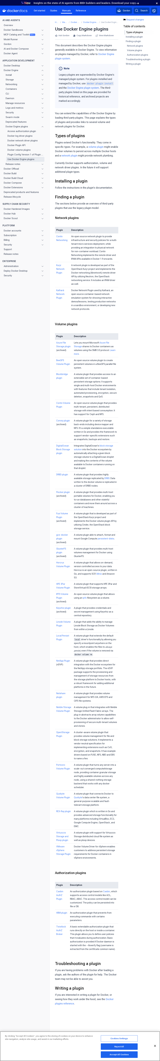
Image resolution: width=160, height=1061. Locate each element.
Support (8, 249)
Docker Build (10, 173)
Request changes (135, 19)
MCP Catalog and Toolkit (19, 34)
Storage (10, 79)
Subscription (10, 235)
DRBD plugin (62, 474)
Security (10, 112)
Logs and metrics (14, 107)
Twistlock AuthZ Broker (61, 930)
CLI (7, 93)
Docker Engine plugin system (83, 87)
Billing (7, 240)
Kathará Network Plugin (60, 294)
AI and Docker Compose (16, 48)
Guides (53, 10)
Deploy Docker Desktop (16, 270)
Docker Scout (11, 218)
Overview (8, 25)
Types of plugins (70, 135)
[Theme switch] (154, 10)
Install (9, 75)
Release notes (13, 164)
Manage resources (15, 103)
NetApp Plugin (63, 661)
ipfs (85, 598)
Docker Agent (11, 53)
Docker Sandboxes (13, 30)
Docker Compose (13, 182)
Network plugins (67, 218)
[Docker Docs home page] (15, 10)
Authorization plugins (70, 873)
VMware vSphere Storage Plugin (63, 850)
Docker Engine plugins (17, 126)
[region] (80, 1046)
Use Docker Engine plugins (21, 159)
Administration (11, 266)
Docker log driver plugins (20, 135)
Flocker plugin (63, 492)
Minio (99, 574)
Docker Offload (11, 168)
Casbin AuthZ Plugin (59, 895)
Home (57, 22)
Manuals (66, 10)
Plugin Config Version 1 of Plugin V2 (25, 154)
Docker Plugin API (16, 145)
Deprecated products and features (21, 192)
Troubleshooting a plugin (78, 963)
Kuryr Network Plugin (60, 269)
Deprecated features (16, 121)
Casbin (106, 891)
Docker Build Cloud (13, 178)
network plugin (69, 155)
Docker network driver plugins (23, 140)
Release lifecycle (12, 196)
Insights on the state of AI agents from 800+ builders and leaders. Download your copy (85, 3)
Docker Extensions (13, 187)
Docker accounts (12, 230)
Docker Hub (10, 213)
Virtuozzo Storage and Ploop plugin (62, 836)
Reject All (119, 1046)
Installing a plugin (71, 181)
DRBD (107, 478)
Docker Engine (11, 70)
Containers (11, 89)
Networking (11, 84)
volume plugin (95, 146)
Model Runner (11, 39)
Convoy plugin (63, 420)
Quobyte (78, 797)
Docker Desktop (12, 65)
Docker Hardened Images (17, 209)
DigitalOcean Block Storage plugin (63, 449)
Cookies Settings (119, 1038)
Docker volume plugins (19, 150)
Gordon (7, 44)
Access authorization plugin (22, 131)
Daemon (10, 98)
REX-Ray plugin (63, 811)
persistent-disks (106, 538)
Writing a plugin (69, 988)
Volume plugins (66, 324)
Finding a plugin (69, 197)
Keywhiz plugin (63, 608)
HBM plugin (61, 913)
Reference (81, 10)
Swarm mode (12, 117)
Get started (39, 10)
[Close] (155, 1045)
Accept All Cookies (119, 1054)
